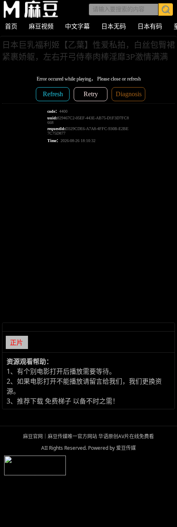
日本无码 (113, 26)
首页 (11, 26)
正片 (16, 342)
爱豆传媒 (31, 9)
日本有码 (149, 26)
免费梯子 (58, 401)
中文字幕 (77, 26)
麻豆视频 (41, 26)
